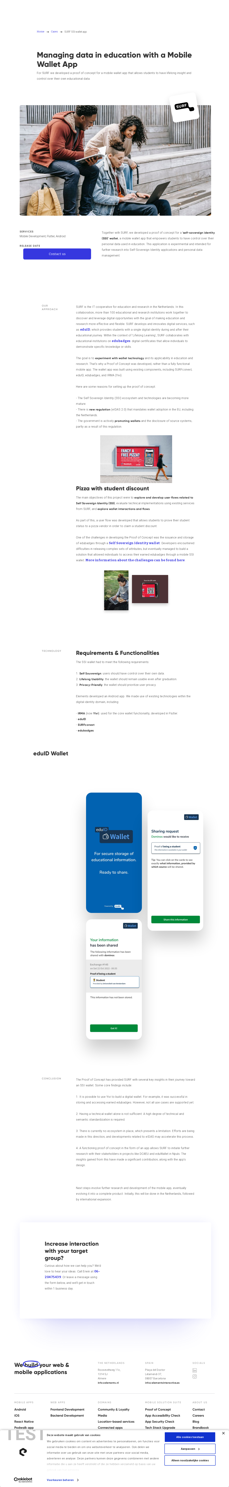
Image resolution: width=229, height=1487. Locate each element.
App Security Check (159, 1422)
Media (102, 1415)
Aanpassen (188, 1448)
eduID (85, 330)
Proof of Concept (158, 1409)
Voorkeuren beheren (60, 1480)
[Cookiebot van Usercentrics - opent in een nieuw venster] (23, 1480)
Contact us (57, 254)
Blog (196, 1422)
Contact (199, 1409)
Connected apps (110, 1428)
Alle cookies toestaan (190, 1437)
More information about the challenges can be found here (135, 560)
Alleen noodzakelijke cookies (190, 1460)
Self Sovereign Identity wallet (134, 543)
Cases (54, 31)
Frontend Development (67, 1409)
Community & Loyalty (113, 1409)
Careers (198, 1415)
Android (20, 1409)
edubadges (121, 341)
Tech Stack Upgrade (160, 1428)
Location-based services (116, 1422)
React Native (24, 1422)
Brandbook (201, 1428)
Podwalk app (24, 1428)
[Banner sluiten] (223, 1433)
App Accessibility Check (162, 1415)
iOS (17, 1415)
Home (40, 31)
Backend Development (67, 1415)
